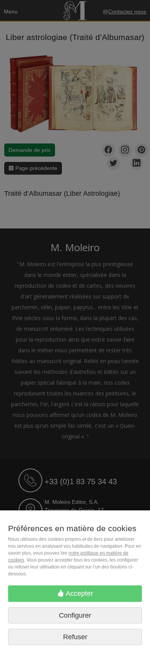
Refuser (75, 637)
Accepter (78, 593)
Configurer (75, 615)
